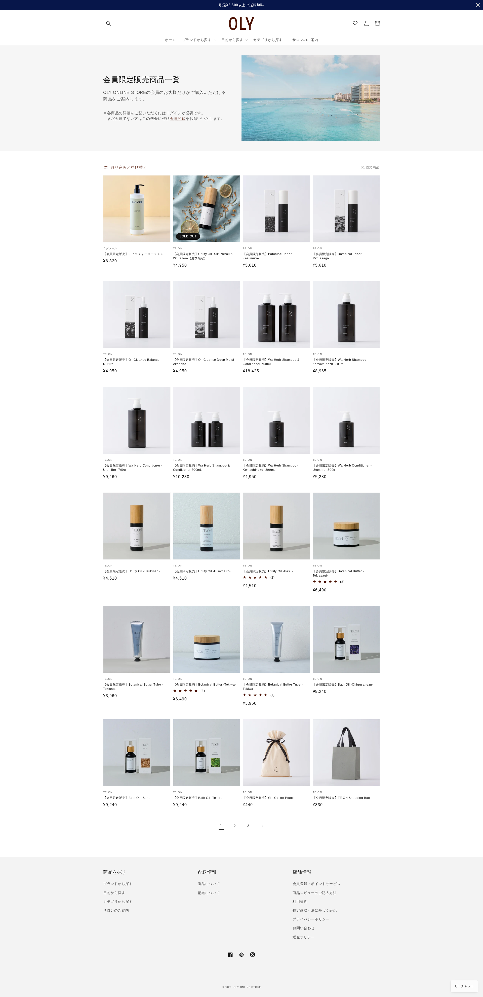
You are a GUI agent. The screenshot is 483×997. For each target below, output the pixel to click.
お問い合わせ (304, 928)
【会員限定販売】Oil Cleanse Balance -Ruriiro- (132, 362)
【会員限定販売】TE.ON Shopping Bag (341, 798)
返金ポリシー (304, 937)
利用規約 (300, 902)
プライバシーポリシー (311, 919)
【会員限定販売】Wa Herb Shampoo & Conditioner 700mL (271, 362)
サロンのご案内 (116, 910)
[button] (108, 23)
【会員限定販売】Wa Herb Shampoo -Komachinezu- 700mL (341, 362)
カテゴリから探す (118, 902)
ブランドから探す (118, 884)
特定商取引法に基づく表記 (315, 910)
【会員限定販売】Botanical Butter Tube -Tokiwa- (273, 687)
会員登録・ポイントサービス (316, 884)
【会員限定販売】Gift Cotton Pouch (269, 798)
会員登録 (177, 118)
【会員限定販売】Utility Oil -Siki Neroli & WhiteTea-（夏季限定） (203, 256)
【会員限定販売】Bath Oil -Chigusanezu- (343, 684)
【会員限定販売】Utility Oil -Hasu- (268, 571)
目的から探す (114, 893)
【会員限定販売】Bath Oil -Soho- (127, 798)
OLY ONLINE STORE (247, 987)
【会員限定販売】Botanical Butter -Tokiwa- (204, 684)
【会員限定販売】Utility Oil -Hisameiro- (202, 571)
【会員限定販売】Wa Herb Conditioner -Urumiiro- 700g (132, 468)
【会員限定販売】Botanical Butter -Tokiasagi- (338, 573)
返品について (209, 884)
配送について (209, 893)
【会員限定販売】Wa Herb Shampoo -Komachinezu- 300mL (271, 468)
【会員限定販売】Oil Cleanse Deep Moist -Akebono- (204, 362)
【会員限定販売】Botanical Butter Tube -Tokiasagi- (133, 687)
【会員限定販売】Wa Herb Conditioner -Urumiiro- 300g (342, 468)
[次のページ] (261, 826)
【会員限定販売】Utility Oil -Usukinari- (131, 571)
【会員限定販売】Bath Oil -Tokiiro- (198, 798)
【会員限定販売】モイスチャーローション (133, 254)
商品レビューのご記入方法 (315, 893)
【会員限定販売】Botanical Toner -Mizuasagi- (338, 256)
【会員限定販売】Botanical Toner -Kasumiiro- (268, 256)
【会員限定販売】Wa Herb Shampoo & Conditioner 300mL (201, 468)
